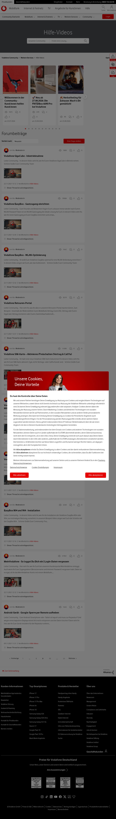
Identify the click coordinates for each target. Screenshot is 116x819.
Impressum (58, 467)
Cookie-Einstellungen (40, 467)
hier (49, 406)
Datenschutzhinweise (18, 467)
